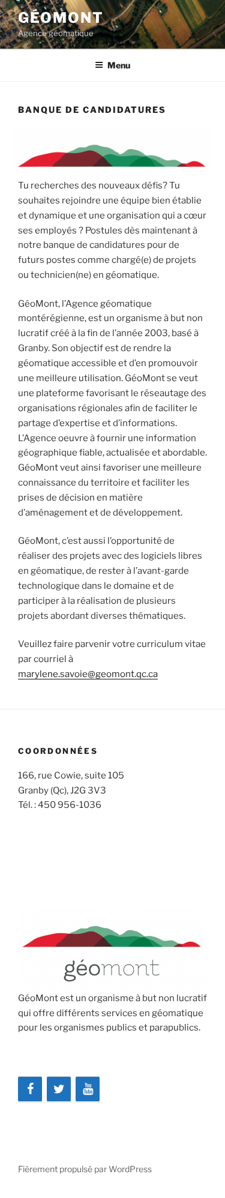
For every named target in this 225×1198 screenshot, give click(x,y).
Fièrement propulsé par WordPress (85, 1169)
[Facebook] (30, 1089)
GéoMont (60, 17)
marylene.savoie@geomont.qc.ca (88, 674)
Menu (118, 65)
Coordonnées (58, 751)
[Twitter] (59, 1089)
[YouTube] (88, 1089)
